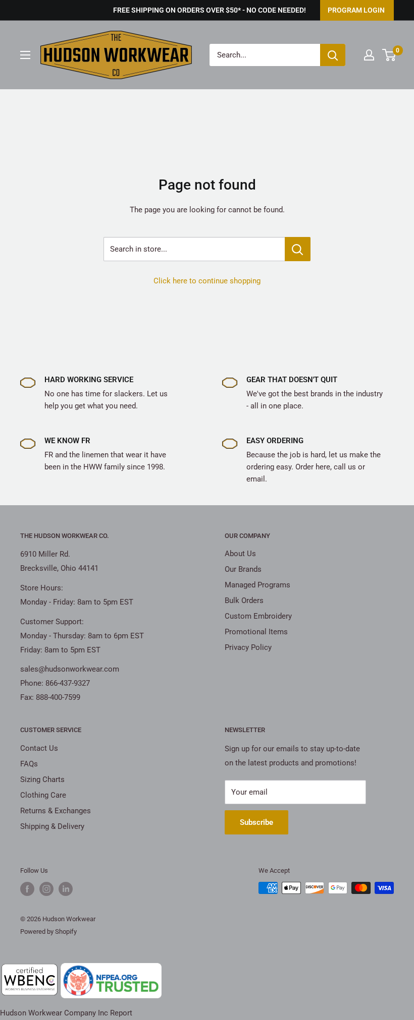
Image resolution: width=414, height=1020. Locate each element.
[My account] (369, 55)
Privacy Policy (248, 647)
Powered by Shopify (48, 931)
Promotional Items (256, 631)
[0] (389, 55)
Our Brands (243, 569)
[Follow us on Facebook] (27, 889)
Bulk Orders (244, 600)
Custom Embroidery (258, 616)
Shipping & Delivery (52, 826)
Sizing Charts (42, 779)
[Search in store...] (297, 249)
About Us (240, 553)
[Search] (332, 55)
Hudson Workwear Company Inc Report (66, 1012)
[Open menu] (25, 55)
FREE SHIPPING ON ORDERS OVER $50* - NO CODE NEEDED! (209, 10)
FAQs (29, 763)
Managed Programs (257, 584)
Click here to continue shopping (207, 280)
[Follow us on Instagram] (46, 889)
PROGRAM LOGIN (356, 10)
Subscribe (256, 822)
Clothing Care (43, 795)
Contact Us (39, 748)
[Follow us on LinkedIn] (66, 889)
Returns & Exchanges (55, 810)
